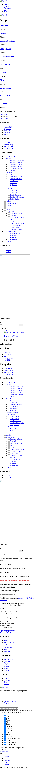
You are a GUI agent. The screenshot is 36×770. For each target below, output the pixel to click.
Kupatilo (7, 667)
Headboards (14, 181)
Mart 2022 (7, 130)
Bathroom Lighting (16, 164)
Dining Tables (14, 191)
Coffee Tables (14, 227)
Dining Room (5, 49)
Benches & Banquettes (17, 197)
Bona (5, 644)
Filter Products (4, 114)
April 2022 (7, 129)
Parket (6, 663)
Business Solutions (7, 41)
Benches (12, 221)
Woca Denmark (9, 642)
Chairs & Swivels (15, 225)
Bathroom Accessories (17, 160)
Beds (11, 175)
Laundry (12, 170)
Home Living (8, 143)
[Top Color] (4, 1)
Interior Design (9, 145)
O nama (6, 6)
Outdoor (3, 104)
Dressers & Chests (16, 179)
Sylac (6, 649)
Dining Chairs (14, 199)
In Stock (8, 250)
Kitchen (3, 72)
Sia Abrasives (8, 646)
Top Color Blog (9, 146)
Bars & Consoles (15, 195)
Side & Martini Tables (17, 217)
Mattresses (13, 183)
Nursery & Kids (6, 96)
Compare (7, 330)
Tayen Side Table (11, 336)
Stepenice (7, 661)
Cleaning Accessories (17, 168)
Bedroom (4, 33)
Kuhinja (6, 670)
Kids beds (13, 237)
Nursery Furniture (15, 233)
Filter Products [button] (4, 118)
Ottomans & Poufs (16, 213)
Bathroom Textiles (16, 166)
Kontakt (6, 11)
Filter (21, 325)
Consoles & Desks (16, 229)
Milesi (6, 640)
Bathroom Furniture (16, 162)
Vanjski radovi (8, 659)
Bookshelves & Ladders (17, 223)
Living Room (5, 88)
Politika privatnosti (10, 701)
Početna (6, 4)
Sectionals (13, 215)
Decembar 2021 (9, 132)
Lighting (3, 80)
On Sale (8, 252)
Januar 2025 (8, 127)
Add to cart (20, 332)
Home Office (5, 64)
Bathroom (4, 25)
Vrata (5, 665)
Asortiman (7, 8)
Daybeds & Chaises (16, 177)
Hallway (8, 201)
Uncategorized (8, 148)
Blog (5, 10)
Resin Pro (7, 651)
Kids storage (14, 239)
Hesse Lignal (8, 648)
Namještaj (7, 668)
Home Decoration (7, 57)
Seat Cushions (14, 193)
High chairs (13, 235)
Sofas (12, 219)
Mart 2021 (7, 134)
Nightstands (14, 185)
